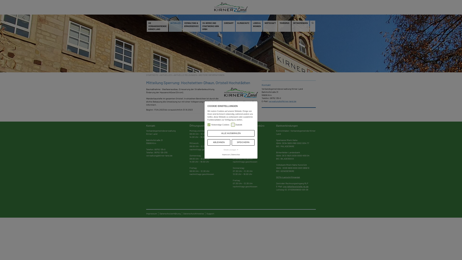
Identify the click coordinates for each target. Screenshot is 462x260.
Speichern (243, 142)
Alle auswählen (231, 133)
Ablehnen (219, 142)
